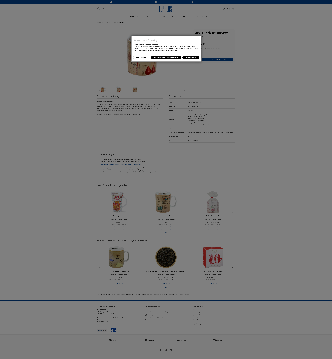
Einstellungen (141, 58)
